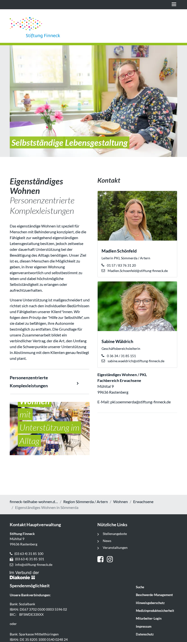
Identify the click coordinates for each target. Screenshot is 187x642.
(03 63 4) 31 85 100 (28, 554)
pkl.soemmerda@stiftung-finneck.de (140, 401)
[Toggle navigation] (174, 5)
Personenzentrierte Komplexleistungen (29, 381)
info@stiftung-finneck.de (33, 564)
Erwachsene (143, 501)
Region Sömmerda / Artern (85, 501)
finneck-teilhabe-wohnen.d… (34, 501)
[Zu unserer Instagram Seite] (110, 560)
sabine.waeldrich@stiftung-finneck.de (135, 361)
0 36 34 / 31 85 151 (121, 356)
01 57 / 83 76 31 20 (121, 265)
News (107, 541)
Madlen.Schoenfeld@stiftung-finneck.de (137, 271)
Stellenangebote (115, 534)
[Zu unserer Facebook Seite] (102, 560)
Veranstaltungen (115, 547)
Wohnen (120, 501)
